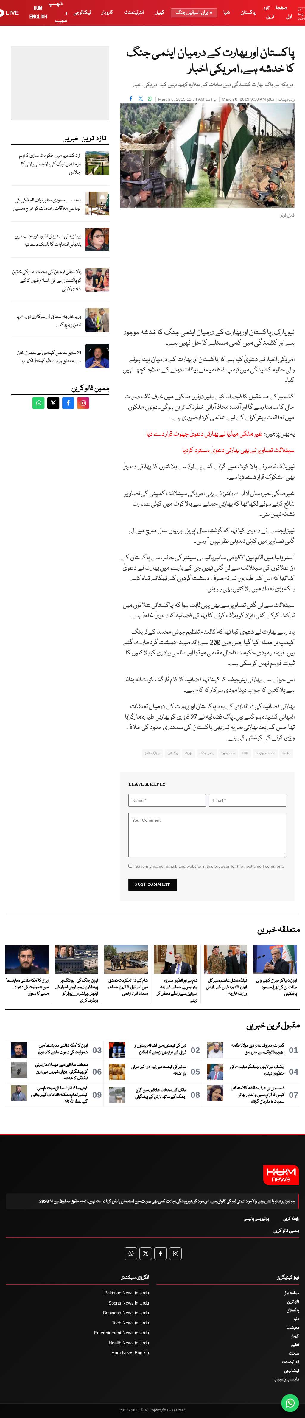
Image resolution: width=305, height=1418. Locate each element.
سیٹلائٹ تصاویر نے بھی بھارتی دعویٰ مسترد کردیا (238, 450)
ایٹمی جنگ (207, 753)
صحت (294, 1353)
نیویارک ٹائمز (152, 753)
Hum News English (130, 1352)
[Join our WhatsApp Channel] (290, 1403)
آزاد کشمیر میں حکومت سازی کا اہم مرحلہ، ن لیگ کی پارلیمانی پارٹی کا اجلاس (50, 164)
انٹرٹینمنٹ (134, 12)
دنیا (226, 12)
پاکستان (248, 12)
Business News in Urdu (126, 1312)
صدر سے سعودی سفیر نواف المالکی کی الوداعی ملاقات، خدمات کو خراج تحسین (47, 205)
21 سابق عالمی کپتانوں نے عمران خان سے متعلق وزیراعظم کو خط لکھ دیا (49, 357)
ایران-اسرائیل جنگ (192, 12)
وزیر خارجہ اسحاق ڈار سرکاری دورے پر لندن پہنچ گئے (48, 321)
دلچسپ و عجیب (286, 1379)
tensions (228, 753)
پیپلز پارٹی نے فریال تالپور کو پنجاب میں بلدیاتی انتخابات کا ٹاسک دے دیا (48, 241)
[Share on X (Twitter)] (140, 98)
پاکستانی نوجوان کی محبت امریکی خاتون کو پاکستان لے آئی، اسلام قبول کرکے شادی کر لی (46, 280)
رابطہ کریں (291, 1219)
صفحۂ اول (291, 1293)
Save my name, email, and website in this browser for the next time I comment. (209, 866)
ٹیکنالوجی (82, 12)
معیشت (293, 1327)
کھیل (159, 12)
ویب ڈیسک (286, 100)
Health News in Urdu (129, 1342)
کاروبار (107, 12)
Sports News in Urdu (128, 1302)
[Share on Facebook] (131, 98)
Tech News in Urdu (130, 1322)
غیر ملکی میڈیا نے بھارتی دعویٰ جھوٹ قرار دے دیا (204, 434)
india (286, 753)
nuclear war (265, 753)
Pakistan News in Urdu (126, 1292)
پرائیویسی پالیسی (256, 1219)
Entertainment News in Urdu (121, 1332)
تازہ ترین (293, 1302)
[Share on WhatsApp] (150, 98)
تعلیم (295, 1345)
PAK (245, 753)
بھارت (188, 753)
